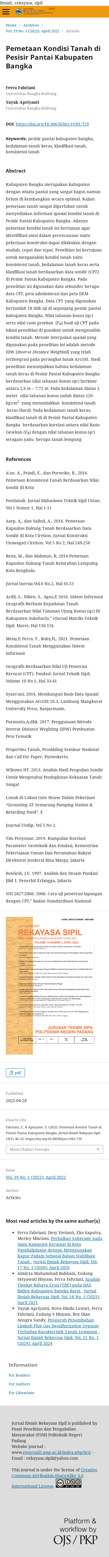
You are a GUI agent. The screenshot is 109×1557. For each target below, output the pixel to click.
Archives (31, 25)
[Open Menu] (6, 11)
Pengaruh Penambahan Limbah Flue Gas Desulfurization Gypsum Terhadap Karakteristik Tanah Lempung (58, 1325)
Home (11, 25)
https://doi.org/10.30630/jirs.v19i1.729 (52, 124)
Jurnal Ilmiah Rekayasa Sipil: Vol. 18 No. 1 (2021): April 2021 (58, 1296)
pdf (17, 1072)
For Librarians (21, 1392)
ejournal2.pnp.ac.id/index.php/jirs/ (57, 1452)
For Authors (19, 1384)
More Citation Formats (29, 1149)
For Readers (19, 1375)
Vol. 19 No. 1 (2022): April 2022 (32, 31)
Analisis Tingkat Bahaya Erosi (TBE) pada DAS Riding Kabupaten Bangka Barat (58, 1285)
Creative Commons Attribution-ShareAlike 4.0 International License (54, 1478)
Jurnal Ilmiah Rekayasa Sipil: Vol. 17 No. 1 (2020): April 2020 (57, 1264)
